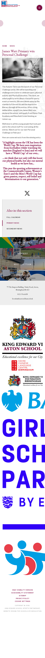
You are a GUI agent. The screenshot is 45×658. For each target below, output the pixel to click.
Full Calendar (13, 217)
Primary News (13, 223)
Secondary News (14, 229)
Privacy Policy (22, 598)
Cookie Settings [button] (22, 601)
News (12, 46)
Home (4, 46)
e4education (36, 611)
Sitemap (22, 596)
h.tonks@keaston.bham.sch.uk (22, 299)
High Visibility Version (22, 590)
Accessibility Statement (22, 593)
